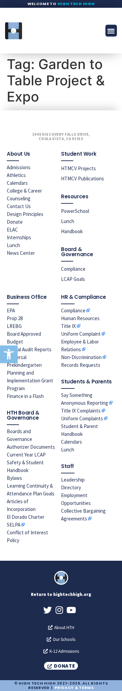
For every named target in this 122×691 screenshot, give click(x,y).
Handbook (72, 231)
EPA (11, 310)
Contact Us (19, 206)
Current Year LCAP (26, 454)
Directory (71, 487)
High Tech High (76, 3)
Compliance (73, 269)
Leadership (73, 479)
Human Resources (80, 318)
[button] (9, 354)
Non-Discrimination (81, 357)
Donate (15, 222)
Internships (19, 237)
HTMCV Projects (78, 168)
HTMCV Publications (82, 178)
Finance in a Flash (25, 396)
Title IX (68, 326)
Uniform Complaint (81, 334)
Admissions (18, 167)
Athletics (16, 175)
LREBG (14, 326)
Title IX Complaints (81, 410)
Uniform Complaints (82, 418)
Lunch (13, 245)
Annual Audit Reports (29, 349)
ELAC (12, 229)
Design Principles (25, 214)
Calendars (17, 183)
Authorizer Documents (31, 447)
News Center (21, 253)
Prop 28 (15, 318)
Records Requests (80, 365)
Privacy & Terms (74, 687)
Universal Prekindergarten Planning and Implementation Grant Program (30, 373)
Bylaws (14, 478)
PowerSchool (75, 211)
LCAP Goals (73, 279)
